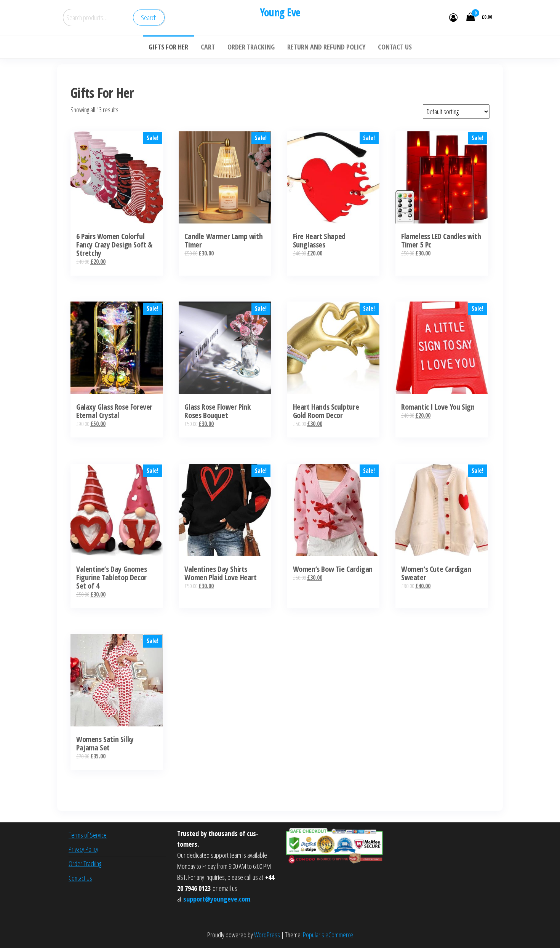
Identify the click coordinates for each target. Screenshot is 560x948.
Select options (117, 189)
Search (149, 17)
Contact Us (80, 878)
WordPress (267, 934)
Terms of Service (88, 834)
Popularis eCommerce (328, 934)
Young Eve (280, 12)
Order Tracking (85, 863)
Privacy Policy (83, 849)
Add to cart (225, 189)
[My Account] (453, 17)
